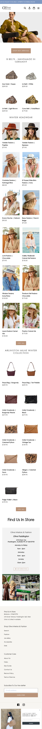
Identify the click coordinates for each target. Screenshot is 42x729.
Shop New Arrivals (21, 51)
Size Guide (7, 666)
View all (21, 343)
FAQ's (6, 662)
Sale (5, 646)
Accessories (8, 642)
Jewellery (7, 638)
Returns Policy (9, 673)
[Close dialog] (40, 710)
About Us (7, 658)
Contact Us (8, 669)
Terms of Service (9, 677)
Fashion (6, 634)
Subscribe (31, 723)
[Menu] (38, 8)
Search (6, 631)
